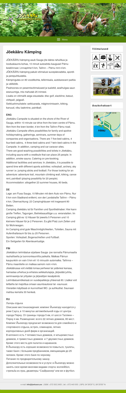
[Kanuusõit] (117, 68)
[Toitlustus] (117, 60)
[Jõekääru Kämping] (63, 35)
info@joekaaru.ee (34, 384)
